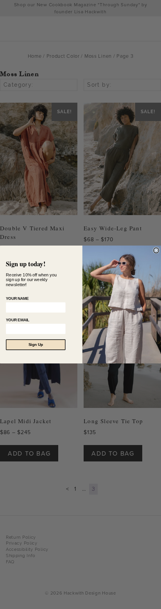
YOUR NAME (17, 298)
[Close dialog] (156, 250)
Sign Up (36, 345)
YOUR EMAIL (17, 320)
